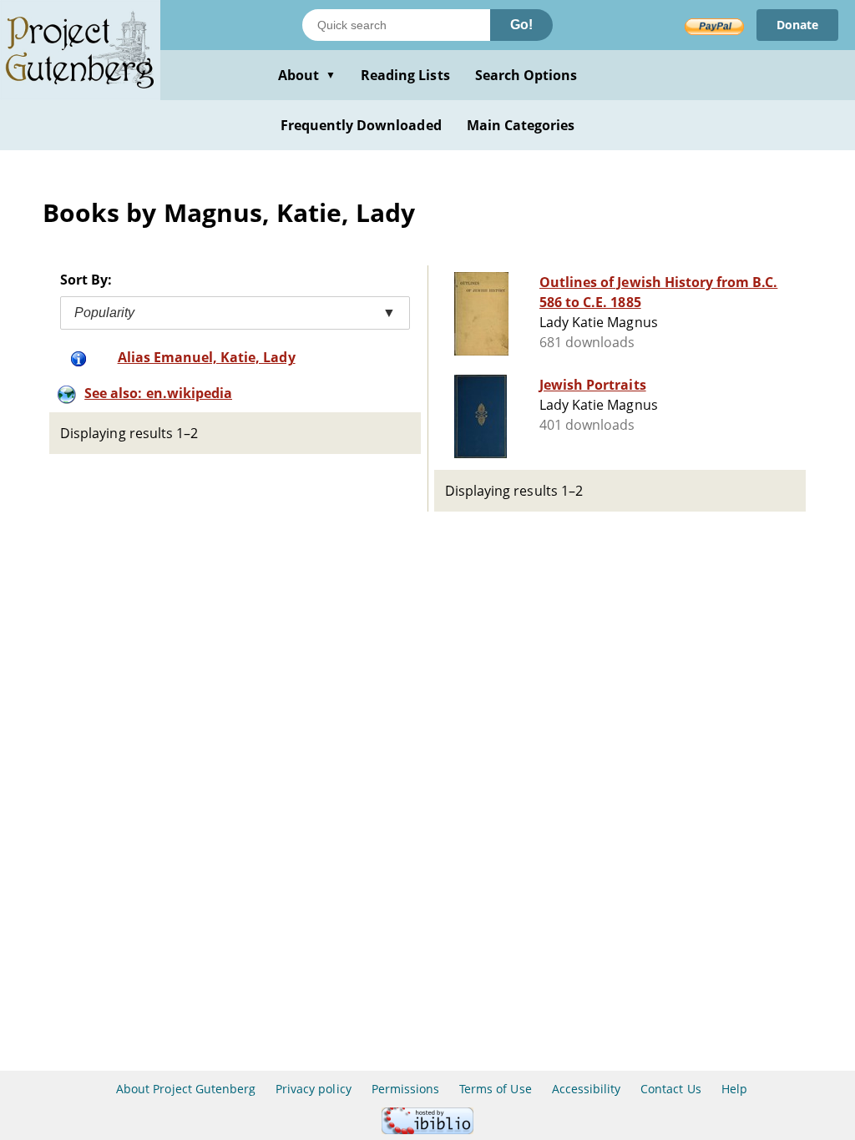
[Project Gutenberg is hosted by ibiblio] (427, 1129)
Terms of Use (495, 1089)
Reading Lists (405, 75)
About (307, 75)
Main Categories (521, 125)
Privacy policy (314, 1089)
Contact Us (670, 1089)
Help (734, 1089)
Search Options (526, 75)
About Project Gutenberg (185, 1089)
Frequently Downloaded (361, 125)
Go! (521, 25)
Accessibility (586, 1089)
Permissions (405, 1089)
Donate (797, 25)
